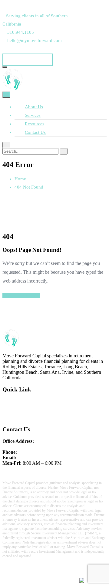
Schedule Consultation (27, 59)
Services (33, 115)
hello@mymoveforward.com (44, 457)
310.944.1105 (31, 452)
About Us (34, 106)
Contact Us (35, 132)
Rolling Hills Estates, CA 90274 (33, 446)
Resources (34, 123)
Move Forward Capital (59, 574)
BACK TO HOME (21, 295)
